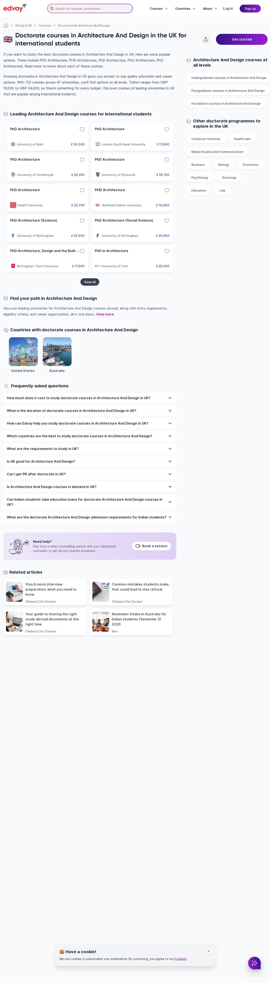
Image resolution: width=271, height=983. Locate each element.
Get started (242, 39)
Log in (228, 8)
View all (90, 282)
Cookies (181, 959)
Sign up (250, 8)
